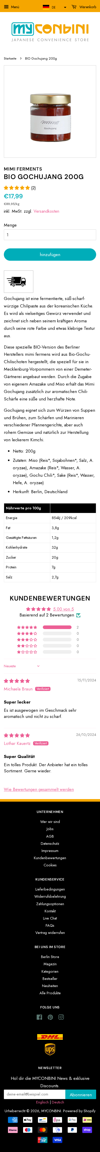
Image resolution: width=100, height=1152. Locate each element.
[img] (17, 681)
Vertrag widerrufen (50, 932)
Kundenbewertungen (50, 857)
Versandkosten (46, 211)
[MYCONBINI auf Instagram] (61, 1018)
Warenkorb (87, 7)
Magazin (50, 964)
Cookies (50, 865)
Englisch (42, 1102)
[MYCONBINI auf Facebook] (39, 1018)
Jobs (50, 828)
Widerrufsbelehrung (50, 896)
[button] (54, 7)
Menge (10, 225)
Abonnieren (81, 1095)
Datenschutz (50, 843)
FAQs (50, 925)
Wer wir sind (50, 821)
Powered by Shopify (79, 1110)
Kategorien (50, 971)
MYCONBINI (51, 1110)
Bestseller (50, 978)
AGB (50, 836)
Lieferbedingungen (50, 889)
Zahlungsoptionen (50, 903)
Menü (14, 7)
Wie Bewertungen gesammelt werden (39, 789)
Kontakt (50, 911)
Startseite (10, 58)
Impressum (50, 850)
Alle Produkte (50, 993)
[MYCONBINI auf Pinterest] (50, 1018)
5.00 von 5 (63, 609)
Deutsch (58, 1102)
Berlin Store (50, 956)
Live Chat (50, 918)
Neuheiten (50, 985)
